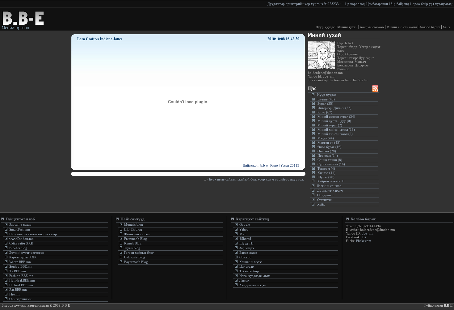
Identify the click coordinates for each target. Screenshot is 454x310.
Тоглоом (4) (326, 168)
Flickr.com (363, 241)
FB (364, 237)
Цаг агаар (246, 266)
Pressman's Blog (135, 238)
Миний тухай (347, 27)
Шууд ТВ (246, 243)
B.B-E (448, 305)
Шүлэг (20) (325, 177)
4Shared (245, 238)
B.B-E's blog (17, 248)
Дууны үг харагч (330, 190)
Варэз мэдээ (248, 252)
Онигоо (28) (326, 151)
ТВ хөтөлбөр (249, 271)
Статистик (324, 200)
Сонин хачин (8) (329, 160)
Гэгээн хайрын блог (138, 252)
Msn (242, 234)
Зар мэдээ (246, 248)
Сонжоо (245, 257)
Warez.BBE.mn (20, 262)
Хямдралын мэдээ (252, 285)
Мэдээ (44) (325, 138)
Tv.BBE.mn (17, 271)
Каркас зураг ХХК (22, 257)
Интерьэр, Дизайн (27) (334, 108)
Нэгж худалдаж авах (254, 276)
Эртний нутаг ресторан (26, 252)
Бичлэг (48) (326, 99)
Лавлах (244, 280)
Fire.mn (14, 294)
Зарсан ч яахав (19, 224)
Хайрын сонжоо (372, 27)
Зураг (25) (325, 103)
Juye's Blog (131, 248)
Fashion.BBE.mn (21, 276)
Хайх (446, 27)
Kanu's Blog (132, 243)
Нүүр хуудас (325, 27)
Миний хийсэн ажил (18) (336, 129)
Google (244, 224)
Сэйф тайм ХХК (20, 243)
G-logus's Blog (134, 257)
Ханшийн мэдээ (251, 262)
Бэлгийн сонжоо (329, 186)
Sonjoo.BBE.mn (20, 266)
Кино (274, 165)
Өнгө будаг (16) (329, 147)
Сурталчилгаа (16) (331, 164)
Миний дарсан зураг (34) (336, 116)
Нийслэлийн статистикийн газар (33, 234)
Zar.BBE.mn (18, 289)
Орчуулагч (325, 195)
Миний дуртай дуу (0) (334, 121)
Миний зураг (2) (329, 125)
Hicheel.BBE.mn (21, 285)
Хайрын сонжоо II (331, 181)
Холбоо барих (429, 27)
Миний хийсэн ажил (401, 27)
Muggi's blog (133, 224)
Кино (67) (324, 112)
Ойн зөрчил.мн (20, 299)
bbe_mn (328, 76)
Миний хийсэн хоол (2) (335, 134)
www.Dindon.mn (21, 238)
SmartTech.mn (19, 229)
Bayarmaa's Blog (135, 262)
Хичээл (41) (326, 173)
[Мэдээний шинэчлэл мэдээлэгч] (375, 90)
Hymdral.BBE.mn (22, 280)
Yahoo (243, 229)
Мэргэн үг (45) (328, 142)
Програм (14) (327, 155)
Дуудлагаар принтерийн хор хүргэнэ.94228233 (297, 4)
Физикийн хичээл (137, 234)
